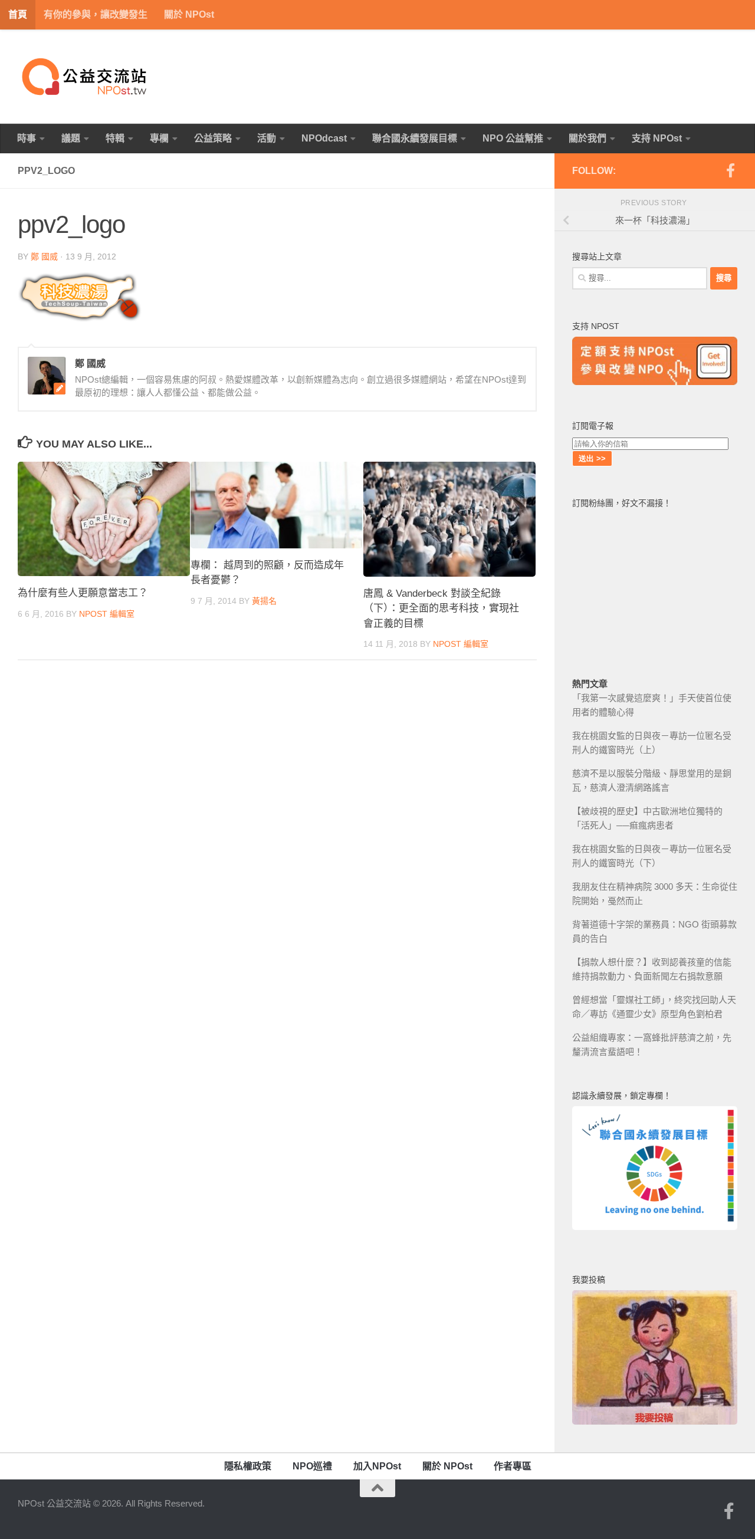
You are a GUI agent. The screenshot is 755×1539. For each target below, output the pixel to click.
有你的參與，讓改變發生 (95, 14)
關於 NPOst (189, 14)
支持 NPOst (657, 138)
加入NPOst (377, 1466)
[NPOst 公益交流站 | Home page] (85, 76)
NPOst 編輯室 (106, 614)
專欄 (159, 138)
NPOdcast (324, 138)
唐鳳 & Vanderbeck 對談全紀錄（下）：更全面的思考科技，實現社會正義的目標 (441, 608)
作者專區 (512, 1466)
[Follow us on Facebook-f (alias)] (730, 170)
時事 (26, 138)
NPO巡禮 (312, 1466)
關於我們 (587, 138)
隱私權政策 (247, 1466)
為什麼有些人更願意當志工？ (83, 592)
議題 (70, 138)
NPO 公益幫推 (512, 138)
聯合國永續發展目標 (414, 138)
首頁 (17, 14)
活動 (266, 138)
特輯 (115, 138)
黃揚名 (264, 601)
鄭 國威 (44, 256)
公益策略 (213, 138)
